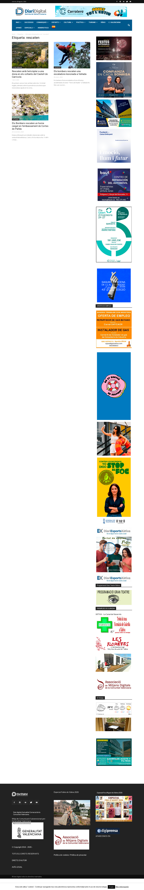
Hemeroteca (43, 28)
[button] (128, 25)
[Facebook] (117, 1)
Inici (17, 22)
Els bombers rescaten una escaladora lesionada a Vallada (70, 72)
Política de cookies (61, 855)
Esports (55, 22)
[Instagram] (120, 1)
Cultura (67, 22)
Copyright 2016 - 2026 (23, 847)
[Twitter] (127, 1)
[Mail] (123, 1)
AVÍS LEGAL (17, 867)
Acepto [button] (111, 887)
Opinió (18, 28)
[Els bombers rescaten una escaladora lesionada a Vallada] (72, 55)
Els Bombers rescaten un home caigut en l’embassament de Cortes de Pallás (30, 126)
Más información (122, 887)
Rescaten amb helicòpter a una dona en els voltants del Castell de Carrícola (30, 74)
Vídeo (103, 22)
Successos (29, 22)
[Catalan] (54, 28)
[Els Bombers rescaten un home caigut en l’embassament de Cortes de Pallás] (30, 107)
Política (80, 22)
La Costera (16, 119)
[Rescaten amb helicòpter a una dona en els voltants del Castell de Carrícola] (30, 55)
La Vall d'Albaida (17, 67)
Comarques (42, 22)
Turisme (92, 22)
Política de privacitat (78, 855)
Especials (29, 28)
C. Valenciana (115, 22)
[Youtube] (130, 1)
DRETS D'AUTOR (19, 860)
